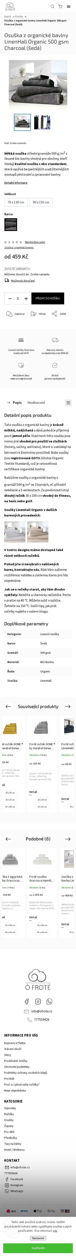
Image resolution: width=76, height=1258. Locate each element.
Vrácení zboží (12, 1049)
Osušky (9, 1120)
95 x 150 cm (10, 932)
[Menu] (68, 6)
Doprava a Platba (15, 1043)
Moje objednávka (15, 1091)
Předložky (10, 1138)
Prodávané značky (15, 1061)
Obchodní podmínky (17, 1067)
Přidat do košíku (48, 298)
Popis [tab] (17, 402)
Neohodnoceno (35, 242)
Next (68, 706)
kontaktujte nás (26, 569)
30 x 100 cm (23, 495)
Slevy (7, 1055)
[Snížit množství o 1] (10, 298)
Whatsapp (49, 1001)
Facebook (26, 1001)
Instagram (38, 1001)
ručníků (33, 555)
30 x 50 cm (10, 806)
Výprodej (10, 1108)
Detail (33, 799)
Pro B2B (9, 1079)
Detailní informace (15, 183)
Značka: (19, 247)
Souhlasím (38, 1248)
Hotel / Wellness (14, 1150)
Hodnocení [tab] (36, 402)
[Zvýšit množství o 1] (26, 298)
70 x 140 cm (10, 925)
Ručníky (9, 1114)
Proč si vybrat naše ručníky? (21, 1085)
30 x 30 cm (10, 799)
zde (55, 1231)
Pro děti (9, 1132)
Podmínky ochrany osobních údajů (25, 1073)
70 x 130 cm (43, 932)
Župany (9, 1126)
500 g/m (23, 484)
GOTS (35, 458)
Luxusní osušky (49, 634)
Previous (9, 706)
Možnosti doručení (23, 281)
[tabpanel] (42, 764)
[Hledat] (52, 6)
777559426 (41, 1019)
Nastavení (38, 1238)
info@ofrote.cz (41, 1011)
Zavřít (62, 325)
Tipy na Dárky (12, 1144)
